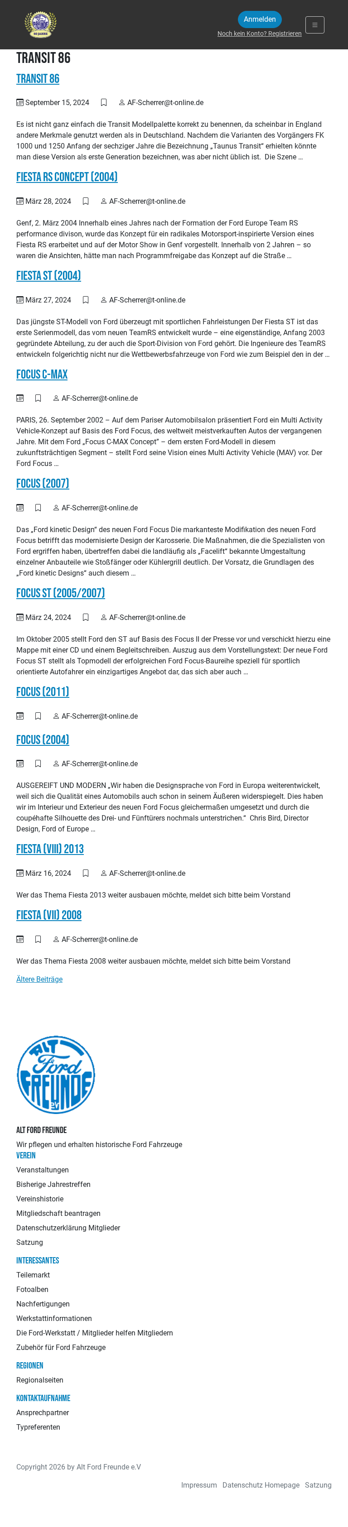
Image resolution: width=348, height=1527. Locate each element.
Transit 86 (37, 79)
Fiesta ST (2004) (48, 276)
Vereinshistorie (39, 1199)
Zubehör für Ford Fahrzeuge (61, 1347)
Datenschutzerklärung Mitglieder (68, 1228)
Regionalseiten (39, 1380)
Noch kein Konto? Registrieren (260, 33)
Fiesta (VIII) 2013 (50, 849)
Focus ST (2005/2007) (60, 593)
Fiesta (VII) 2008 (49, 915)
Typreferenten (38, 1427)
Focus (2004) (42, 740)
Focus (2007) (42, 483)
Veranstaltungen (42, 1170)
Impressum (199, 1485)
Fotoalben (32, 1289)
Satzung (29, 1242)
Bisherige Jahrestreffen (53, 1184)
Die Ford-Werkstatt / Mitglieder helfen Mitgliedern (94, 1333)
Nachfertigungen (43, 1304)
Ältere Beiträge (39, 979)
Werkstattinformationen (54, 1318)
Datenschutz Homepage (261, 1485)
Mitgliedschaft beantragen (58, 1213)
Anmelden (260, 19)
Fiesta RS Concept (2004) (67, 177)
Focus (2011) (42, 692)
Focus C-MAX (42, 374)
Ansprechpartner (42, 1412)
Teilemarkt (33, 1275)
